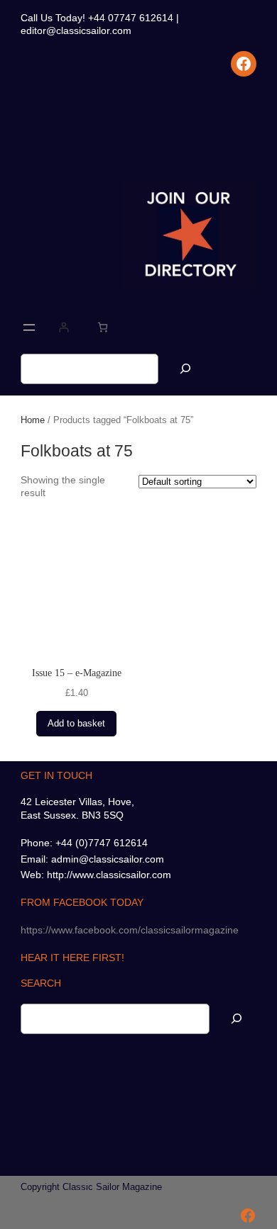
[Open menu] (29, 327)
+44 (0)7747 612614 (101, 842)
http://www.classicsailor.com (109, 874)
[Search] (185, 369)
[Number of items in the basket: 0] (102, 327)
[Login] (63, 327)
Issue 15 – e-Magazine (76, 672)
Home (33, 420)
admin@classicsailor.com (107, 859)
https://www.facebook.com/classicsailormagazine (130, 930)
